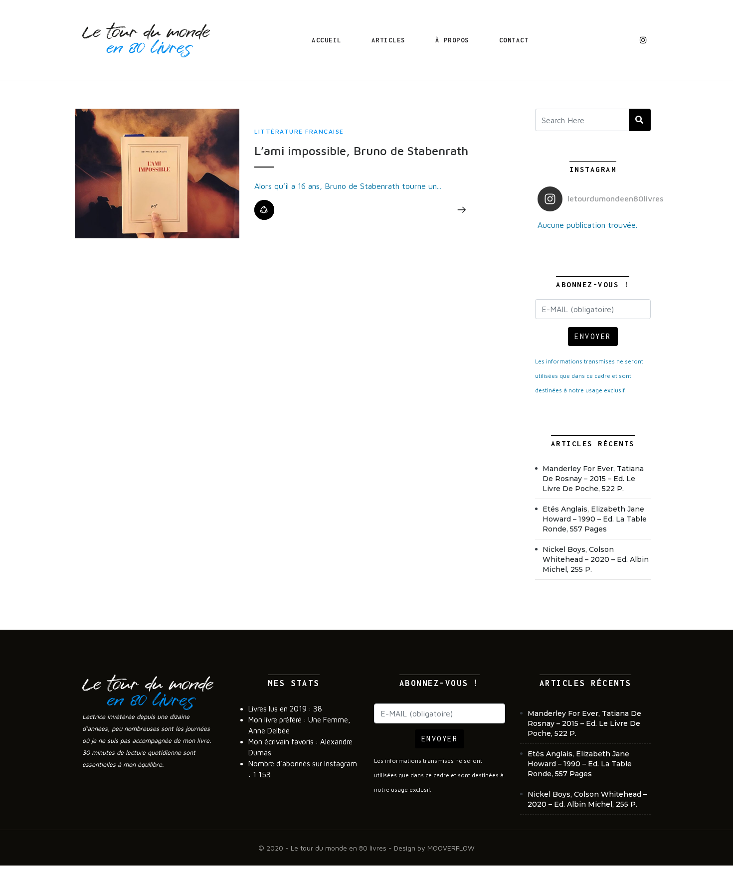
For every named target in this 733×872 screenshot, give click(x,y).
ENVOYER (592, 336)
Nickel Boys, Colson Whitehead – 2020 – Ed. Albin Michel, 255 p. (596, 559)
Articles (388, 40)
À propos (452, 40)
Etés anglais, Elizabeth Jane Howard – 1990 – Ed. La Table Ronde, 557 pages (595, 519)
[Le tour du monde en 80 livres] (146, 40)
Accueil (327, 40)
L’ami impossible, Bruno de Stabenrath (361, 151)
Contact (514, 40)
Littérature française (299, 131)
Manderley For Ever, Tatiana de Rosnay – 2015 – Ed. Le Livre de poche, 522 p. (593, 478)
